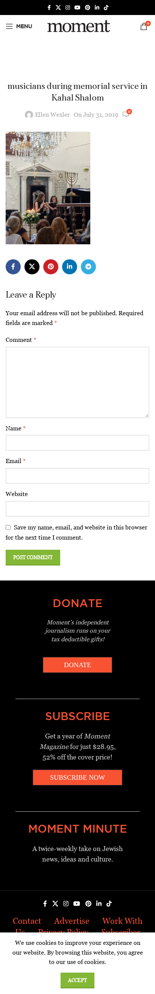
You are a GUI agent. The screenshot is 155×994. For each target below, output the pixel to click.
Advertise (72, 921)
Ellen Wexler (52, 114)
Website (17, 494)
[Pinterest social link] (88, 8)
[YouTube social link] (77, 8)
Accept (77, 980)
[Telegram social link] (88, 266)
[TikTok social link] (106, 8)
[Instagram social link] (67, 8)
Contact (27, 921)
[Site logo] (77, 25)
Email (16, 461)
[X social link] (58, 8)
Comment (21, 339)
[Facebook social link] (48, 8)
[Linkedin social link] (97, 8)
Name (16, 428)
